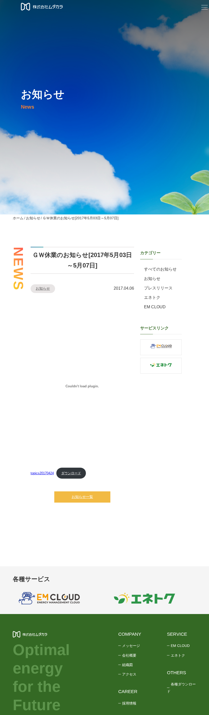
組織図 (127, 665)
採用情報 (129, 703)
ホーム (18, 218)
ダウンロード (71, 473)
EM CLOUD (155, 307)
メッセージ (131, 646)
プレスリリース (158, 288)
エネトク (152, 297)
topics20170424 (42, 473)
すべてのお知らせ (160, 269)
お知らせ (33, 218)
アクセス (129, 674)
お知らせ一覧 (82, 497)
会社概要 (129, 655)
